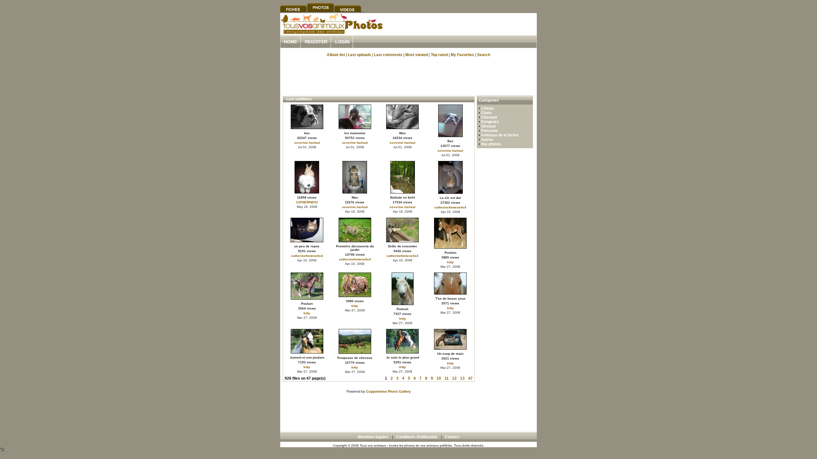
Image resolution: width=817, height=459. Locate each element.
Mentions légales (373, 437)
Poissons (489, 130)
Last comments (388, 55)
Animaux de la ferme (500, 135)
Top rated (439, 55)
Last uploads (359, 55)
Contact (452, 437)
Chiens (487, 108)
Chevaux (489, 117)
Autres (487, 139)
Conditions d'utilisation (416, 437)
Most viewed (416, 55)
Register (316, 41)
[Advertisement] (462, 31)
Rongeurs (490, 122)
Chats (486, 113)
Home (290, 41)
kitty (450, 262)
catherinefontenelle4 (450, 207)
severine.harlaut (307, 142)
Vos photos (491, 144)
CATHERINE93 (307, 202)
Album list (336, 55)
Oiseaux (488, 126)
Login (342, 41)
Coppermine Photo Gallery (388, 391)
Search (483, 55)
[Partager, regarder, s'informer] (331, 33)
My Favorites (462, 55)
